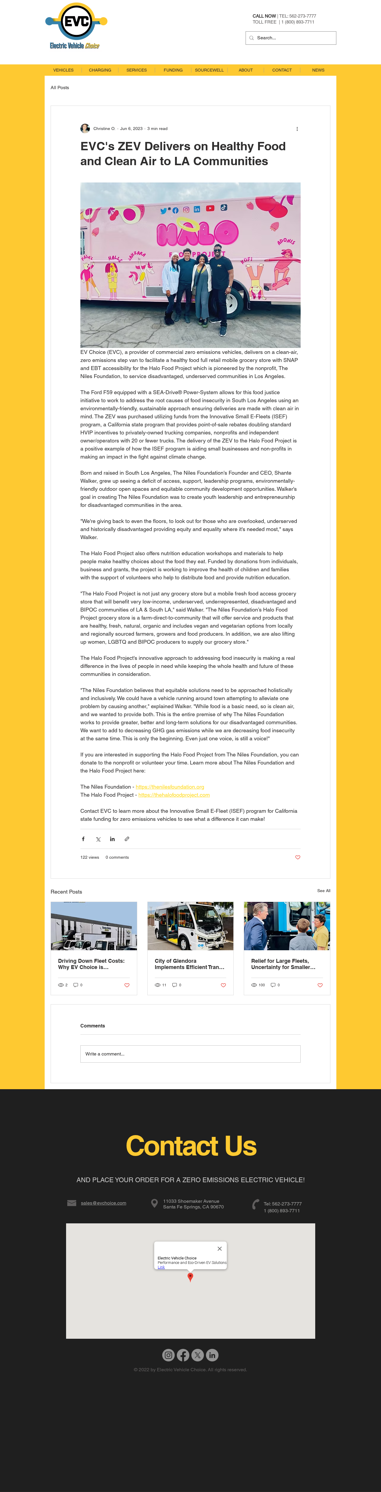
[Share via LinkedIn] (112, 839)
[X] (197, 1355)
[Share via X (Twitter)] (98, 839)
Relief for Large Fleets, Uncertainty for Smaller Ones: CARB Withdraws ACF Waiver (281, 964)
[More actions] (297, 128)
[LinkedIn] (212, 1355)
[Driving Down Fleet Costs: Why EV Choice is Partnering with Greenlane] (94, 926)
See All (323, 890)
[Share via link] (127, 839)
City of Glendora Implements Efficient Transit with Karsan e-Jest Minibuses (190, 964)
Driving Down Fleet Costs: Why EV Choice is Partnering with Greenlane (91, 964)
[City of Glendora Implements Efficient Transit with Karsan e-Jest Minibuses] (191, 926)
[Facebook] (183, 1355)
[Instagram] (168, 1355)
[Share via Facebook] (83, 839)
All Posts (60, 87)
